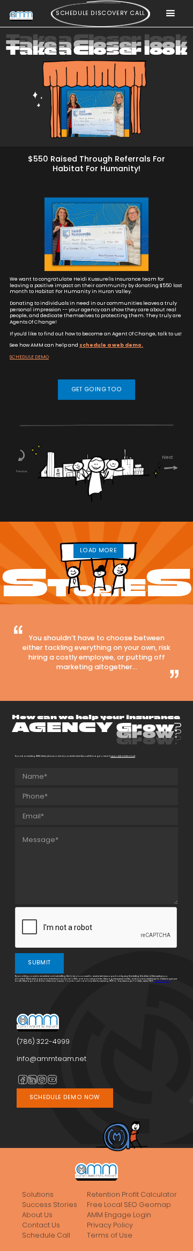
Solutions (38, 1194)
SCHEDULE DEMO (29, 357)
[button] (170, 14)
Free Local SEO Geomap (129, 1205)
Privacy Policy (161, 980)
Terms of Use (109, 1235)
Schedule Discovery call (100, 13)
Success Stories (49, 1205)
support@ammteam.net (122, 756)
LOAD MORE (98, 550)
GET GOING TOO (96, 389)
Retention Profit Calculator (132, 1194)
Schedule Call (46, 1235)
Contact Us (41, 1225)
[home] (21, 15)
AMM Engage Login (119, 1215)
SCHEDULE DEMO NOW (64, 1097)
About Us (37, 1215)
